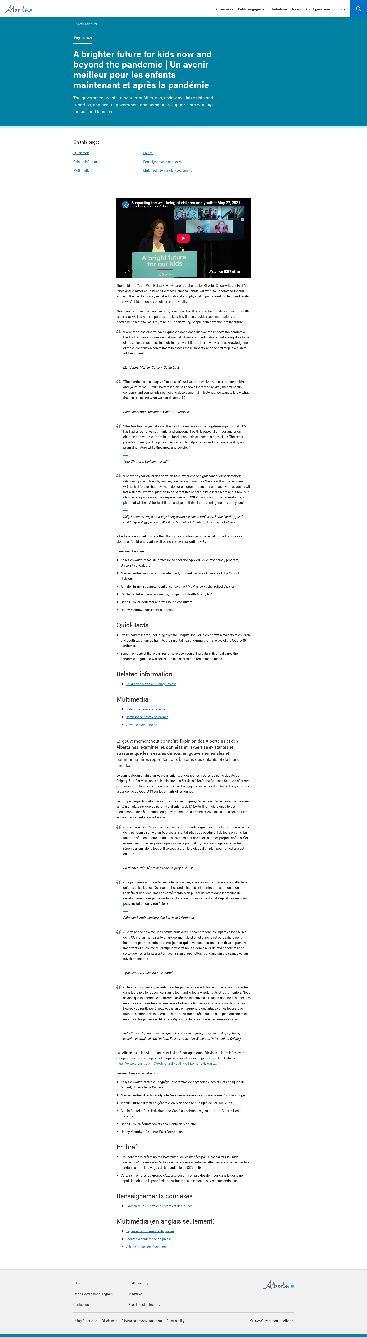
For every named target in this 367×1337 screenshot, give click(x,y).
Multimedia (81, 170)
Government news (86, 24)
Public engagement (253, 8)
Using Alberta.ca (85, 1320)
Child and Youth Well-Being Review (151, 683)
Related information (87, 161)
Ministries (135, 1293)
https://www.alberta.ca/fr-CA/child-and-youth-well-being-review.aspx (166, 1063)
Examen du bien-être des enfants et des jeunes (159, 1205)
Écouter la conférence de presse (149, 1238)
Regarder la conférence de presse (150, 1230)
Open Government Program (93, 1293)
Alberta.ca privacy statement (141, 1320)
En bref (148, 152)
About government (319, 8)
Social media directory (144, 1304)
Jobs (341, 8)
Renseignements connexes (162, 161)
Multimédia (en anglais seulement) (168, 170)
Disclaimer (109, 1320)
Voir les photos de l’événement (147, 1246)
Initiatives (279, 8)
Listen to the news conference (147, 716)
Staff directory (138, 1283)
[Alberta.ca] (18, 8)
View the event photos (141, 724)
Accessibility (175, 1320)
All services (224, 8)
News (296, 8)
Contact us (81, 1304)
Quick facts (81, 152)
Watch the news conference (146, 709)
